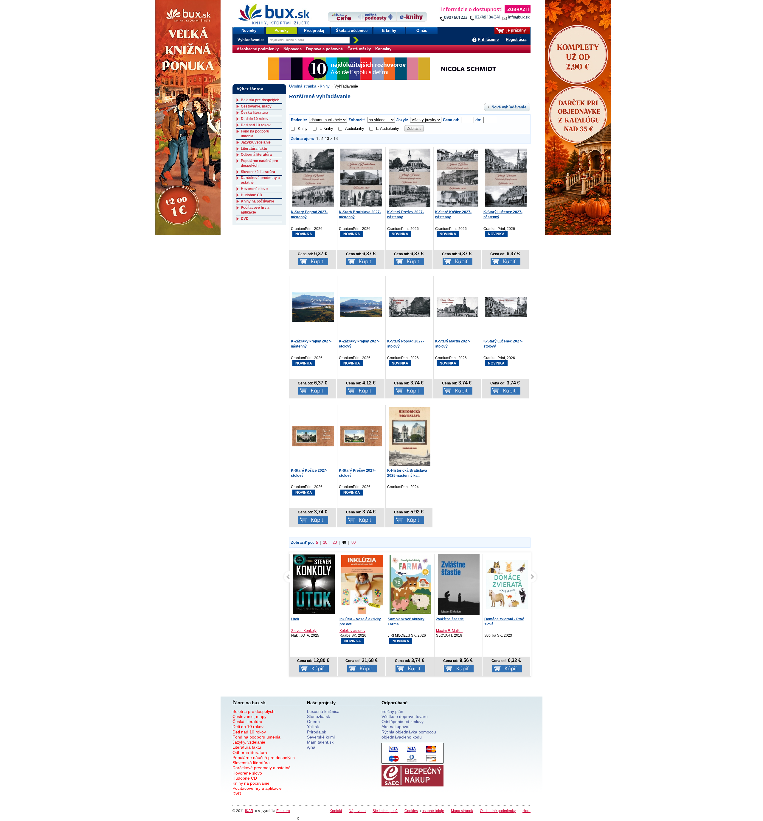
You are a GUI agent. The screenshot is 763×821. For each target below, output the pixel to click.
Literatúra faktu (254, 149)
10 (325, 542)
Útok (295, 619)
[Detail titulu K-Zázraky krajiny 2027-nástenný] (313, 306)
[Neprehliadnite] (485, 14)
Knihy (325, 86)
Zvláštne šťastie (450, 619)
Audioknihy (354, 128)
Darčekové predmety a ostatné (261, 767)
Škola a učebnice (351, 30)
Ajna (311, 747)
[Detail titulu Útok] (313, 584)
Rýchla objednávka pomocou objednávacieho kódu (409, 734)
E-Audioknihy (387, 128)
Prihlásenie (488, 39)
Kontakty (383, 49)
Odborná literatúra (256, 154)
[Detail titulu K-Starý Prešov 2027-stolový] (361, 435)
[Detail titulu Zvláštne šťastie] (458, 587)
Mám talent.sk (320, 742)
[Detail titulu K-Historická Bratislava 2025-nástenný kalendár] (409, 435)
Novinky (248, 30)
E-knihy (389, 30)
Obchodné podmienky (498, 811)
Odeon (313, 721)
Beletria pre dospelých (260, 100)
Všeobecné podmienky (258, 49)
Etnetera (283, 811)
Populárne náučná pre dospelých (263, 757)
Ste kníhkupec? (385, 811)
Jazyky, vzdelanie (256, 142)
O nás (421, 30)
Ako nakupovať (396, 726)
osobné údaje (433, 811)
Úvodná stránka (302, 86)
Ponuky (282, 30)
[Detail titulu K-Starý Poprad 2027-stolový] (409, 306)
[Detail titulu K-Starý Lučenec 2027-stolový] (506, 306)
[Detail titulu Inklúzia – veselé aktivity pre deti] (362, 584)
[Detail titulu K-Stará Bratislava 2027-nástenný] (361, 177)
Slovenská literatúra (258, 172)
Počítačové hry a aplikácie (255, 209)
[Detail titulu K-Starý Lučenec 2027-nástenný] (506, 177)
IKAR (249, 811)
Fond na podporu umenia (256, 737)
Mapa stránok (462, 811)
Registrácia (516, 39)
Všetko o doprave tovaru (405, 716)
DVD (245, 218)
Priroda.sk (316, 732)
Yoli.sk (313, 726)
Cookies (411, 811)
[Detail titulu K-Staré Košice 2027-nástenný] (457, 177)
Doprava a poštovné (324, 49)
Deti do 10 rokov (255, 119)
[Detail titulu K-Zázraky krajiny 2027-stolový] (361, 306)
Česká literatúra (254, 112)
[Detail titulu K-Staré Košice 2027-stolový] (313, 435)
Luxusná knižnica (323, 711)
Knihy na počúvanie (257, 201)
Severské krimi (321, 737)
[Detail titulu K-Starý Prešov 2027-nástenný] (409, 177)
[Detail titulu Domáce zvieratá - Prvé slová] (507, 584)
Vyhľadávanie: (251, 40)
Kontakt (336, 811)
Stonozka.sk (318, 716)
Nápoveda (292, 49)
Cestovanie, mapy (256, 106)
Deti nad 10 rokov (256, 125)
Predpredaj (314, 30)
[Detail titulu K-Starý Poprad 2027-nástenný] (313, 177)
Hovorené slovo (254, 189)
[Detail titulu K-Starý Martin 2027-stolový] (457, 306)
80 (353, 542)
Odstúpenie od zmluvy (403, 721)
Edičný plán (392, 711)
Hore (526, 811)
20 (335, 542)
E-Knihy (326, 128)
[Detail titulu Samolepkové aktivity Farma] (410, 584)
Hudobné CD (251, 195)
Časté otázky (359, 49)
